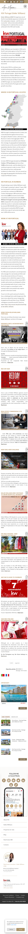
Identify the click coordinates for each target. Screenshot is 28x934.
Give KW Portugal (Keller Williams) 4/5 (21, 669)
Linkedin (14, 1)
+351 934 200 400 (9, 870)
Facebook (7, 1)
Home (4, 1)
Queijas (4, 703)
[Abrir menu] (25, 6)
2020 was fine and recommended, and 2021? (10, 619)
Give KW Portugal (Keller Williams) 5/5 (22, 669)
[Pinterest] (13, 780)
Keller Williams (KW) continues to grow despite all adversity (12, 493)
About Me (6, 820)
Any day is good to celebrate (11, 577)
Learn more (13, 924)
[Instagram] (9, 780)
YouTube (11, 1)
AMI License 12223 (8, 887)
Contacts (6, 845)
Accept (20, 929)
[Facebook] (4, 780)
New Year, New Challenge (10, 449)
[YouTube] (11, 785)
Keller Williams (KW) (7, 17)
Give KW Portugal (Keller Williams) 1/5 (16, 669)
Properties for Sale (9, 829)
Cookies (23, 895)
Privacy (17, 895)
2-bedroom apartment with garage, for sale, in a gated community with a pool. (13, 699)
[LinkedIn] (23, 780)
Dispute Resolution (9, 897)
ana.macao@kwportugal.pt (11, 868)
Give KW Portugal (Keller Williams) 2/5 (18, 669)
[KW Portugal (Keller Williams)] (3, 675)
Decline (11, 929)
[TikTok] (17, 1)
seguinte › (17, 663)
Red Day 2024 (5, 369)
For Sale (13, 685)
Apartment (6, 685)
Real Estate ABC (8, 840)
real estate (7, 21)
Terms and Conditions (8, 895)
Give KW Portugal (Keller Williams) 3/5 (19, 669)
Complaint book (20, 897)
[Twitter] (18, 780)
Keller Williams (5, 319)
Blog (5, 834)
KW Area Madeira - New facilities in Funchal (9, 534)
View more (22, 708)
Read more (10, 362)
